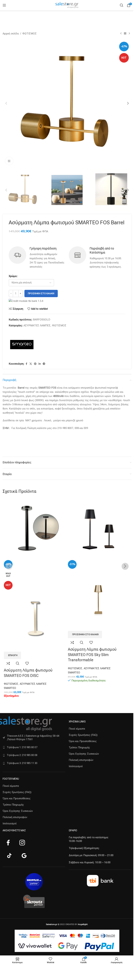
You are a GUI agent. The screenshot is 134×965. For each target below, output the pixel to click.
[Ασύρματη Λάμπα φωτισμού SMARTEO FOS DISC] (35, 529)
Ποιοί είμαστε (11, 785)
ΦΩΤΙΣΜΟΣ (29, 33)
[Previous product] (121, 33)
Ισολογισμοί (10, 823)
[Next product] (129, 33)
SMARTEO (10, 688)
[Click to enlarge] (9, 161)
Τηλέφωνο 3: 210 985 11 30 (22, 763)
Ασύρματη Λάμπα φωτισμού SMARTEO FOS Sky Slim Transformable (92, 654)
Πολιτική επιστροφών (15, 817)
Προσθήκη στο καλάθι (41, 293)
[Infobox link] (37, 257)
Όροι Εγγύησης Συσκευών (18, 811)
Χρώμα (13, 276)
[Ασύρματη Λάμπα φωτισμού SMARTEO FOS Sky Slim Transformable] (99, 529)
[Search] (121, 5)
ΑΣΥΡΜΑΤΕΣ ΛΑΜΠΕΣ (37, 325)
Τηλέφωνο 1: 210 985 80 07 (22, 747)
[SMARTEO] (22, 345)
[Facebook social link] (26, 363)
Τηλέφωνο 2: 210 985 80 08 (22, 755)
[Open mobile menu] (4, 5)
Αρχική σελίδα (11, 33)
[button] (6, 103)
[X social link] (30, 363)
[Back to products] (125, 33)
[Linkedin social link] (40, 363)
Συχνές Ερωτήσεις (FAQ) (17, 792)
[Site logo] (67, 5)
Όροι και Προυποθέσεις (17, 798)
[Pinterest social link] (35, 363)
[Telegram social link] (44, 363)
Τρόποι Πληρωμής (13, 804)
